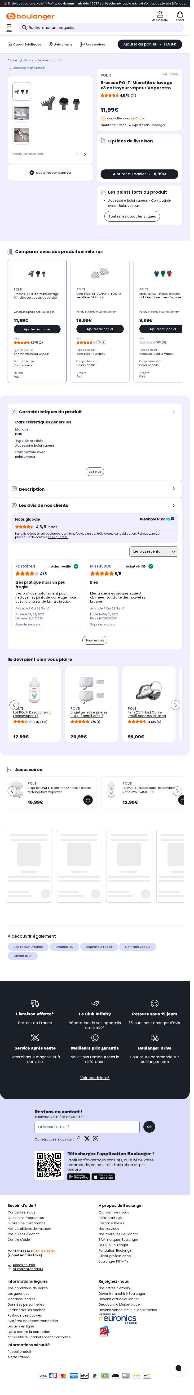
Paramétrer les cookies (26, 1310)
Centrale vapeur (137, 947)
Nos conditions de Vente (28, 1288)
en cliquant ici (58, 537)
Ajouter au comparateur (53, 172)
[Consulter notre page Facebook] (78, 1140)
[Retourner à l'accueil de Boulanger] (30, 16)
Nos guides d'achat (23, 1234)
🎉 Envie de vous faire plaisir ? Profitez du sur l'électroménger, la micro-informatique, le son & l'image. (95, 3)
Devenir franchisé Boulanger (122, 1293)
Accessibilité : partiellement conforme (39, 1337)
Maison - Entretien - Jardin (43, 60)
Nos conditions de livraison (29, 1228)
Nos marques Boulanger (118, 1234)
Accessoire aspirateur (29, 68)
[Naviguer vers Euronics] (140, 1318)
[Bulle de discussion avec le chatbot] (178, 1368)
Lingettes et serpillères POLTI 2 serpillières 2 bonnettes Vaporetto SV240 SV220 (89, 717)
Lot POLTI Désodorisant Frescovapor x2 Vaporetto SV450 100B (32, 716)
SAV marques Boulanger (118, 1239)
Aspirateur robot (99, 947)
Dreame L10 (64, 947)
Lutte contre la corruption (29, 1331)
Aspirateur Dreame (28, 947)
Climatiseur (22, 956)
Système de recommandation (33, 1320)
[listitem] (22, 113)
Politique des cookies (25, 1315)
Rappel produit (19, 1351)
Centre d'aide (19, 1239)
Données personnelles (26, 1304)
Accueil (13, 60)
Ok (149, 1126)
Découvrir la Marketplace (119, 1304)
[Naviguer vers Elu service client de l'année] (140, 1331)
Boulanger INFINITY (113, 1261)
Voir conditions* (95, 1078)
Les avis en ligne (21, 1326)
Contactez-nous (21, 1212)
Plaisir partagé (110, 1217)
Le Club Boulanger (113, 1245)
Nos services (109, 1228)
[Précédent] (77, 154)
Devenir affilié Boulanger (119, 1299)
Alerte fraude (18, 1357)
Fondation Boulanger (116, 1250)
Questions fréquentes (26, 1217)
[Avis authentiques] (155, 519)
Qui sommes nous (114, 1212)
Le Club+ (138, 118)
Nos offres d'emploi (115, 1288)
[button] (14, 705)
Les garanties (18, 1293)
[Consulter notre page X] (87, 1140)
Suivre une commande (27, 1223)
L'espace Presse (112, 1223)
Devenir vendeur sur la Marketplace (128, 1310)
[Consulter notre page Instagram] (95, 1140)
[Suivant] (85, 154)
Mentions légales (21, 1299)
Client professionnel (115, 1256)
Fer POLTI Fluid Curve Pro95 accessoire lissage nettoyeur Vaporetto (148, 716)
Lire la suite (62, 601)
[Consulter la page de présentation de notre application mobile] (78, 1176)
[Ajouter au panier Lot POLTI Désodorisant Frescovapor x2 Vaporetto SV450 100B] (183, 800)
